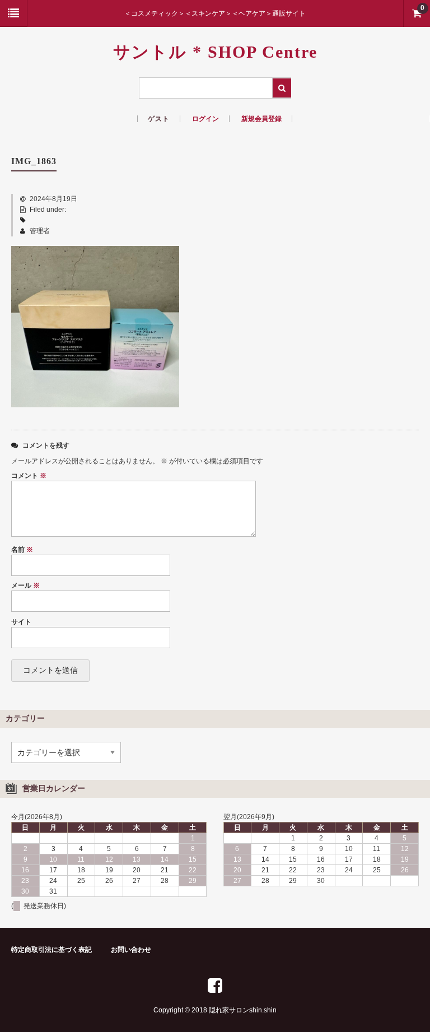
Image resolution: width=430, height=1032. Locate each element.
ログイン (205, 118)
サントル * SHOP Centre (215, 52)
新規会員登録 (261, 118)
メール (25, 585)
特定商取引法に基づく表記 (51, 950)
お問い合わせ (131, 950)
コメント (28, 476)
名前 (22, 550)
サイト (21, 622)
